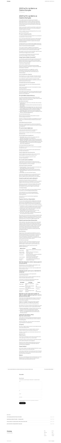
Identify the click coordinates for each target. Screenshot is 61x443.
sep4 (23, 12)
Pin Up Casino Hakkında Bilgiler (48, 369)
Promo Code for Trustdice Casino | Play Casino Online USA (17, 421)
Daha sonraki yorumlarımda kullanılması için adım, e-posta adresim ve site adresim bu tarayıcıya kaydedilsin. (29, 400)
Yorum (20, 381)
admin (22, 12)
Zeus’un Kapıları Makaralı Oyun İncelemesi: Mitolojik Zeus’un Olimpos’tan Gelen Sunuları (20, 369)
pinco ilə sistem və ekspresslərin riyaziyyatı (14, 423)
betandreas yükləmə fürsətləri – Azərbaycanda (15, 419)
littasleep (8, 1)
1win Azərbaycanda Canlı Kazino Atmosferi (14, 416)
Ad (19, 390)
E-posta (20, 393)
